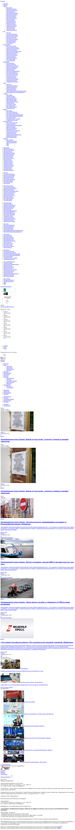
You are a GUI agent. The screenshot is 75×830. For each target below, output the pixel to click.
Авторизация (4, 774)
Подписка (8, 386)
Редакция (3, 773)
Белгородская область (11, 10)
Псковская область (11, 56)
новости (3, 360)
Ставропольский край (11, 120)
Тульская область (10, 28)
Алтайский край (10, 96)
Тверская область (10, 27)
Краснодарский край (11, 36)
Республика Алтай (11, 104)
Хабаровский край (11, 133)
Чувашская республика (12, 81)
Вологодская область (11, 50)
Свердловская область (12, 85)
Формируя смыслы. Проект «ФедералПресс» (31, 682)
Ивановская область (11, 15)
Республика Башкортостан (13, 71)
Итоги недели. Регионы (7, 537)
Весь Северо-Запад (11, 46)
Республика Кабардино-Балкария (14, 114)
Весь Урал (8, 84)
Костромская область (11, 18)
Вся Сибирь (9, 95)
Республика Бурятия (11, 137)
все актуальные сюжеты (7, 687)
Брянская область (10, 11)
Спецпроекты (7, 385)
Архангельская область (12, 47)
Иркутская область (11, 97)
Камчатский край (10, 126)
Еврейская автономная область (14, 125)
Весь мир (6, 3)
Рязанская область (10, 23)
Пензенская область (11, 68)
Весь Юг (8, 32)
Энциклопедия (10, 378)
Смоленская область (11, 24)
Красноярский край (11, 100)
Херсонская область (11, 142)
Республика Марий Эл (12, 72)
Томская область (10, 108)
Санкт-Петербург (10, 60)
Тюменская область (11, 89)
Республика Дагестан (11, 112)
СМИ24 (59, 828)
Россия (2, 432)
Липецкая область (10, 21)
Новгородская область (12, 55)
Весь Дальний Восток (11, 122)
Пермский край (10, 69)
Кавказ (5, 109)
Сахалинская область (11, 132)
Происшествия (7, 373)
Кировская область (11, 64)
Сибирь (5, 93)
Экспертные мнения (11, 381)
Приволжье (6, 62)
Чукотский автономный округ (14, 134)
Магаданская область (11, 128)
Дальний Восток (8, 121)
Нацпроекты (7, 374)
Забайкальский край (11, 136)
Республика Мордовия (12, 73)
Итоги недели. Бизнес (6, 617)
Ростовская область (11, 40)
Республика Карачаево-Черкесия (14, 116)
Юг (4, 31)
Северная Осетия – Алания (13, 118)
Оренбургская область (12, 67)
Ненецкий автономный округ (13, 51)
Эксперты (6, 377)
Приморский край (11, 129)
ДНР (7, 145)
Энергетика (9, 367)
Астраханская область (11, 34)
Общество (6, 371)
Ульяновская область (11, 80)
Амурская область (10, 124)
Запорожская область (11, 141)
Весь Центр (9, 7)
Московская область (11, 9)
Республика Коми (10, 59)
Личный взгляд (10, 382)
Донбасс (6, 138)
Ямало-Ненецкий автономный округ (15, 92)
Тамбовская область (11, 26)
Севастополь (9, 43)
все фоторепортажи (5, 764)
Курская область (10, 19)
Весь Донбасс (9, 140)
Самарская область (11, 76)
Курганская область (11, 88)
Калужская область (11, 17)
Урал (5, 83)
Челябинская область (11, 87)
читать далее (4, 532)
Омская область (10, 103)
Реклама (6, 345)
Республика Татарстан (12, 75)
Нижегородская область (12, 65)
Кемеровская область (11, 99)
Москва (5, 5)
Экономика (9, 366)
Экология (6, 375)
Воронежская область (11, 14)
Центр (5, 6)
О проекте (3, 770)
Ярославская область (11, 30)
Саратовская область (11, 77)
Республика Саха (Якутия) (13, 130)
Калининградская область (12, 48)
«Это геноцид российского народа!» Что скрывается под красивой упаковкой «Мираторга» (37, 642)
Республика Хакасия (11, 106)
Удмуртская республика (12, 79)
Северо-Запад (7, 44)
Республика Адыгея (11, 38)
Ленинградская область (12, 52)
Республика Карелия (11, 58)
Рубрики (3, 361)
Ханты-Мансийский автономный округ (16, 91)
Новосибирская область (12, 101)
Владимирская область (12, 13)
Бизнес (5, 365)
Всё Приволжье (10, 63)
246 (1, 655)
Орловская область (11, 22)
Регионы (3, 1)
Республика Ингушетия (12, 113)
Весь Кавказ (9, 110)
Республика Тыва (10, 105)
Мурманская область (11, 54)
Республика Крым (11, 42)
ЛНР (7, 144)
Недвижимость (10, 369)
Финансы (8, 370)
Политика (6, 363)
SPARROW (59, 826)
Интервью (9, 383)
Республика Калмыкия (12, 39)
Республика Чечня (11, 117)
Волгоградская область (12, 35)
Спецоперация (24, 668)
